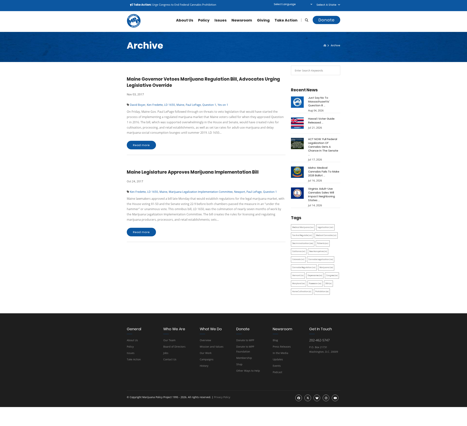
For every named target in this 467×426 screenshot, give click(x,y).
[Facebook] (298, 398)
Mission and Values (211, 346)
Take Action (286, 20)
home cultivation (301, 291)
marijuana (326, 267)
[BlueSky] (317, 398)
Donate (326, 20)
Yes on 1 (223, 104)
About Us (132, 340)
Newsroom (241, 20)
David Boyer (137, 104)
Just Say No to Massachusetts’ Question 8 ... (319, 101)
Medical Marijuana (303, 227)
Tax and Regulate (302, 235)
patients (322, 243)
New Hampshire (318, 251)
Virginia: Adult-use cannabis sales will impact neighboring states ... (321, 194)
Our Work (205, 353)
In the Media (280, 353)
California (298, 251)
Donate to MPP (245, 340)
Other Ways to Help (248, 370)
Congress (332, 275)
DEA (328, 283)
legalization (325, 227)
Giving (263, 20)
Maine (180, 104)
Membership (244, 358)
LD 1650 (169, 104)
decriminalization (302, 243)
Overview (205, 340)
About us (184, 20)
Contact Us (169, 359)
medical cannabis (326, 235)
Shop (239, 364)
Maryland (298, 283)
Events (277, 365)
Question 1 (209, 104)
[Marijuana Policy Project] (134, 26)
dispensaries (315, 275)
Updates (278, 359)
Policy (204, 20)
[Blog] (324, 45)
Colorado (298, 259)
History (204, 365)
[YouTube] (335, 398)
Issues (221, 20)
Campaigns (206, 359)
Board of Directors (174, 346)
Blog (275, 340)
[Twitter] (307, 398)
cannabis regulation (303, 267)
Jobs (165, 353)
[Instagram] (326, 398)
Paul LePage (193, 104)
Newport (239, 191)
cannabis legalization (320, 259)
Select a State (327, 4)
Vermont (298, 275)
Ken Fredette (155, 104)
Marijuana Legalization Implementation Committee (201, 191)
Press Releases (282, 346)
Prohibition (322, 291)
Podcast (277, 372)
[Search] (304, 20)
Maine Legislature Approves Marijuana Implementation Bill (193, 172)
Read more (141, 145)
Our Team (169, 340)
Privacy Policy (222, 397)
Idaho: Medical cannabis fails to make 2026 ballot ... (323, 171)
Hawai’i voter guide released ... (321, 120)
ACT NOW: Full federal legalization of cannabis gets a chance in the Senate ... (323, 146)
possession (315, 283)
